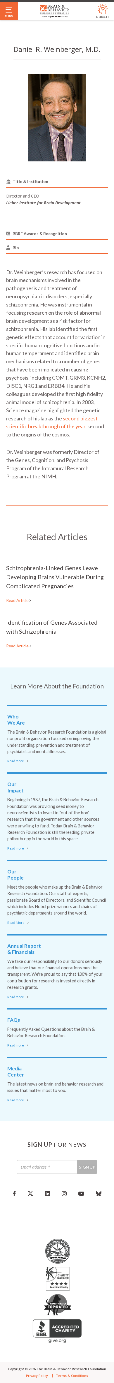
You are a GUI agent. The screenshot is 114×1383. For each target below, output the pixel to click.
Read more (15, 761)
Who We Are (16, 719)
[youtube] (81, 1193)
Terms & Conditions (72, 1375)
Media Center (15, 1071)
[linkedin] (47, 1193)
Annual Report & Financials (24, 949)
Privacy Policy (37, 1375)
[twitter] (30, 1193)
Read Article (18, 600)
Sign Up (87, 1166)
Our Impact (15, 787)
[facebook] (14, 1193)
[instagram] (64, 1193)
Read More (16, 922)
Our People (15, 874)
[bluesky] (98, 1193)
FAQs (13, 1020)
